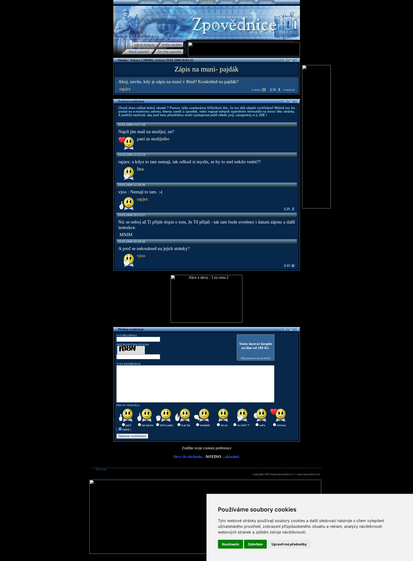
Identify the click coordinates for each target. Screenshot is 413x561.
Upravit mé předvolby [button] (289, 544)
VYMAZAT (289, 90)
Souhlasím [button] (230, 544)
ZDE (262, 115)
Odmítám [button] (255, 544)
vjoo (141, 255)
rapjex (125, 88)
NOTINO (213, 457)
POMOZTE (227, 2)
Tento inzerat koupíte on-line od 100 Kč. (255, 346)
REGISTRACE (148, 2)
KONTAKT (266, 2)
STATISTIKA (186, 2)
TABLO (168, 2)
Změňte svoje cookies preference (206, 448)
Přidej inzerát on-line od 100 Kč (255, 358)
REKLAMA (246, 2)
